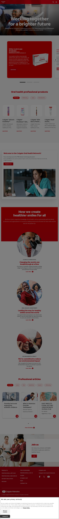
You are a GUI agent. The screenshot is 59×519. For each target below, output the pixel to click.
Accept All (5, 516)
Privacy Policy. (26, 508)
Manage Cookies (5, 511)
